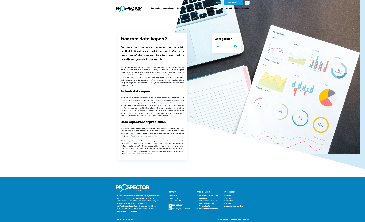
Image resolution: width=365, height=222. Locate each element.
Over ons (227, 195)
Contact (229, 8)
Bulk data (213, 8)
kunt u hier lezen (133, 211)
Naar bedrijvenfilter (242, 8)
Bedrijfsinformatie (206, 203)
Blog (221, 8)
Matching (188, 8)
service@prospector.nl (181, 209)
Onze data (228, 198)
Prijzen (179, 8)
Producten (228, 201)
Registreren (232, 3)
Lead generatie (201, 8)
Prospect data (204, 206)
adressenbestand (142, 198)
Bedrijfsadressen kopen (208, 201)
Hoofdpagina (155, 8)
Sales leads (203, 198)
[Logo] (128, 9)
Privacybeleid (223, 219)
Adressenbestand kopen (208, 209)
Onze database (169, 8)
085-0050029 (177, 205)
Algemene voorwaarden (233, 206)
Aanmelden (217, 2)
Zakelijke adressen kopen (208, 195)
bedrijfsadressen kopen (124, 206)
